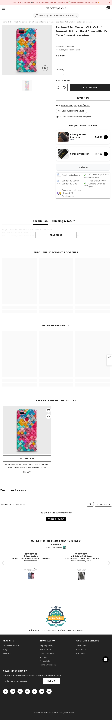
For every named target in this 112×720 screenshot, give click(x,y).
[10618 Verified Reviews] (56, 627)
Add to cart (90, 87)
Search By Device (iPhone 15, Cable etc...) (57, 15)
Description (40, 221)
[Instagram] (12, 691)
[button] (3, 563)
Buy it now (83, 98)
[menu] (3, 8)
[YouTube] (41, 691)
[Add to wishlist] (64, 87)
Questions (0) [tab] (19, 504)
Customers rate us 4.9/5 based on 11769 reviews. (63, 630)
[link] (19, 307)
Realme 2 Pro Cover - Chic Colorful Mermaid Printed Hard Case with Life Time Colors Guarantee (27, 465)
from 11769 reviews (54, 547)
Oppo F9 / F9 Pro (82, 105)
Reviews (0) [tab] (6, 504)
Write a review (56, 518)
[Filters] (90, 504)
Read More (56, 235)
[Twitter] (49, 691)
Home (4, 22)
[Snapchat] (34, 691)
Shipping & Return (63, 221)
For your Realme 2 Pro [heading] (83, 125)
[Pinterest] (20, 691)
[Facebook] (5, 691)
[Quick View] (48, 416)
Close (110, 2)
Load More (83, 167)
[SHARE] (58, 87)
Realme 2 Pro (67, 105)
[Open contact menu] (105, 659)
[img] (56, 544)
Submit (51, 681)
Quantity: (60, 70)
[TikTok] (27, 691)
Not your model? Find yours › (71, 110)
